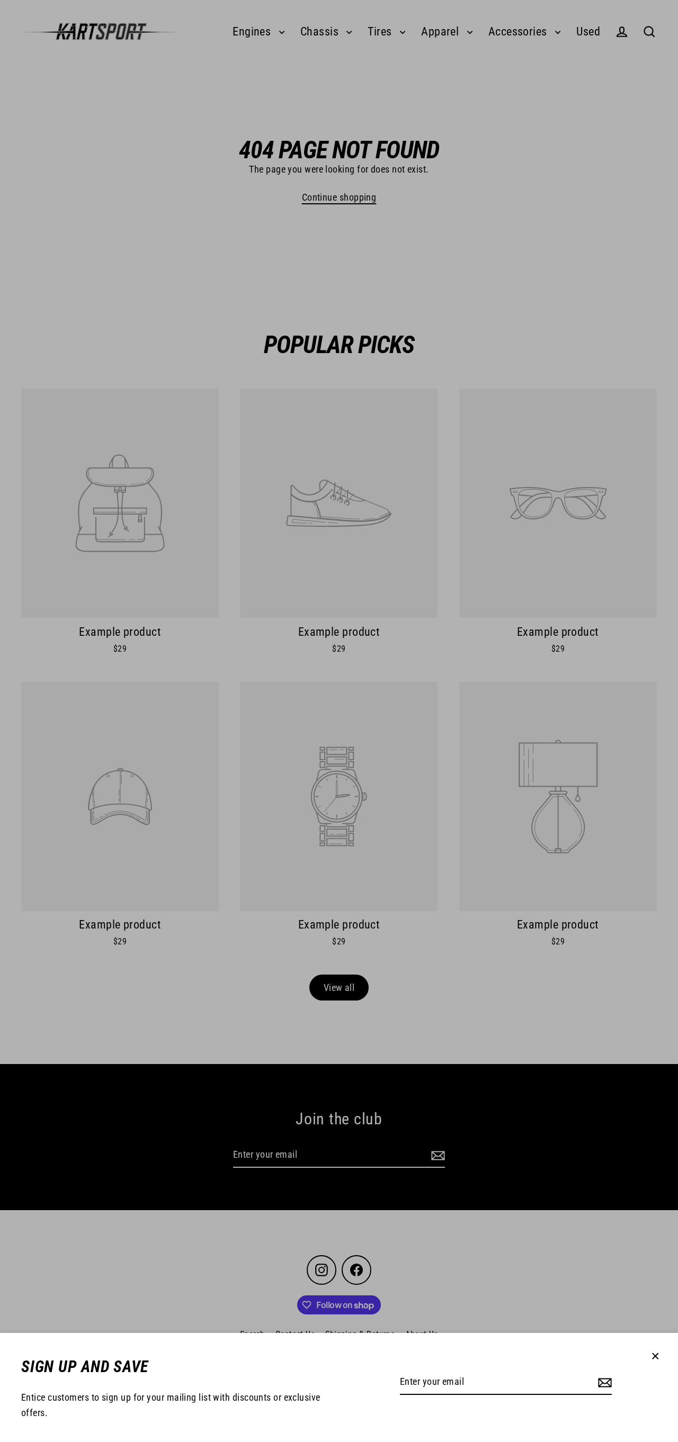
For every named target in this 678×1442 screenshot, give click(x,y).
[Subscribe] (603, 1382)
